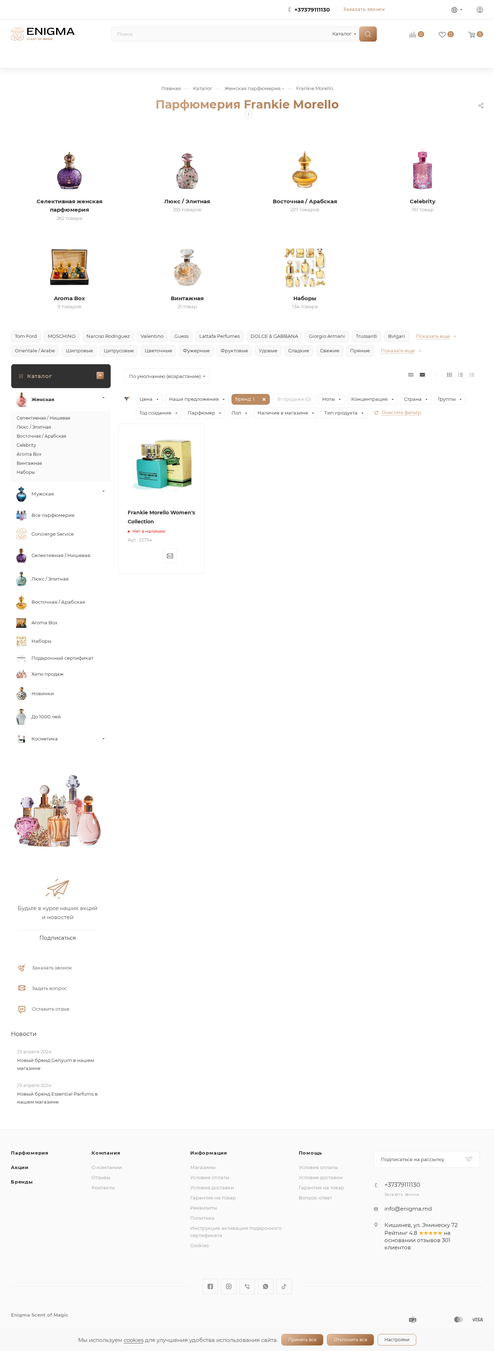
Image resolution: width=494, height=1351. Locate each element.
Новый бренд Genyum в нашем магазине (55, 1064)
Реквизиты (203, 1208)
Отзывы (100, 1177)
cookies (134, 1340)
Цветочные (158, 350)
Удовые (268, 350)
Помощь (311, 1153)
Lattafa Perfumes (219, 336)
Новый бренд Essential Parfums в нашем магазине (57, 1098)
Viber (247, 1286)
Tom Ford (26, 336)
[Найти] (368, 34)
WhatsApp (265, 1286)
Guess (181, 336)
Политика (202, 1218)
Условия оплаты (209, 1177)
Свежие (329, 350)
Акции (20, 1167)
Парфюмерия (29, 1153)
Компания (105, 1153)
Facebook (210, 1286)
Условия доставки (212, 1187)
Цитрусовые (119, 350)
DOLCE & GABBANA (274, 336)
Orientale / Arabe (35, 350)
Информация (208, 1153)
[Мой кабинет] (480, 10)
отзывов (428, 1240)
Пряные (360, 350)
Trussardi (366, 336)
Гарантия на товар (213, 1198)
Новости (24, 1034)
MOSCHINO (62, 336)
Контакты (103, 1187)
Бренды (22, 1182)
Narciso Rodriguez (108, 336)
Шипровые (79, 350)
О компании (106, 1167)
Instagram (229, 1286)
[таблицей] (472, 375)
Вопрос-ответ (315, 1198)
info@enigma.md (408, 1208)
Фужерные (196, 350)
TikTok (284, 1286)
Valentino (152, 336)
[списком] (460, 375)
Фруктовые (234, 350)
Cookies (199, 1245)
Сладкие (298, 350)
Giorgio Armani (327, 336)
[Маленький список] (411, 375)
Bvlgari (396, 336)
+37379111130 (312, 9)
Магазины (203, 1167)
